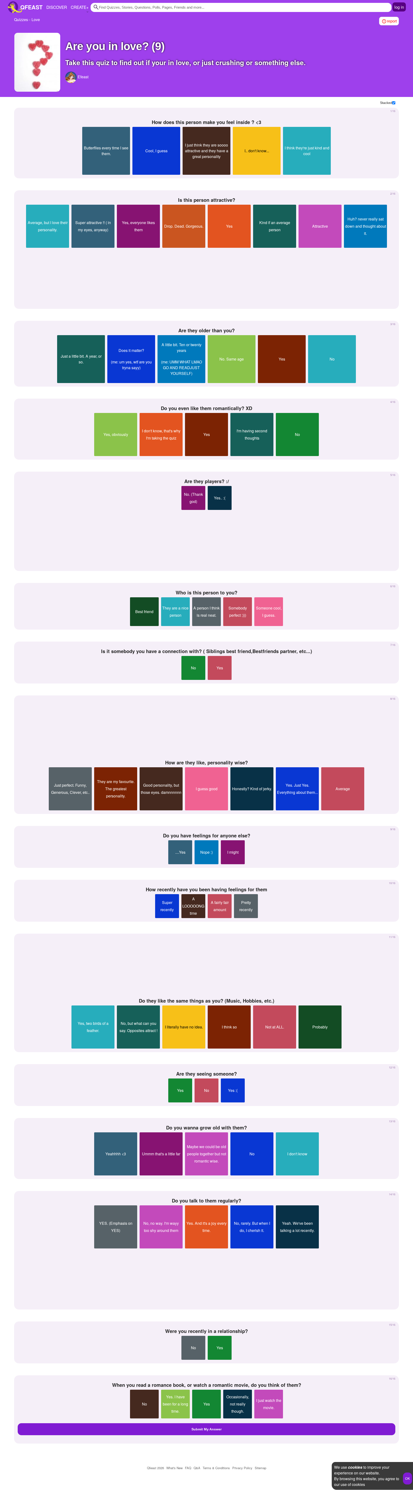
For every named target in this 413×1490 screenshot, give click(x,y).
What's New (174, 1468)
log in (399, 7)
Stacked (386, 103)
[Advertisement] (206, 276)
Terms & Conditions (216, 1468)
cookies (355, 1467)
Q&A (197, 1468)
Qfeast (155, 1468)
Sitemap (260, 1468)
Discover (56, 7)
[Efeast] (71, 77)
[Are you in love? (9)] (37, 62)
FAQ (188, 1468)
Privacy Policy (242, 1468)
